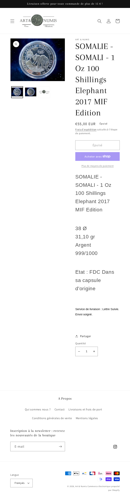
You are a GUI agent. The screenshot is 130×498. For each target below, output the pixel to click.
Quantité (80, 343)
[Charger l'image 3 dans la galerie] (44, 92)
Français (19, 483)
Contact (60, 409)
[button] (12, 21)
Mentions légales (87, 418)
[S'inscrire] (60, 446)
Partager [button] (85, 336)
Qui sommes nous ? (38, 409)
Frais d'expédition (85, 129)
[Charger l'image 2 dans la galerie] (30, 92)
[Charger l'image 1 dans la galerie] (17, 92)
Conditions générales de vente (52, 418)
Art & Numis (81, 486)
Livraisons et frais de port (85, 409)
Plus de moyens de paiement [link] (97, 165)
